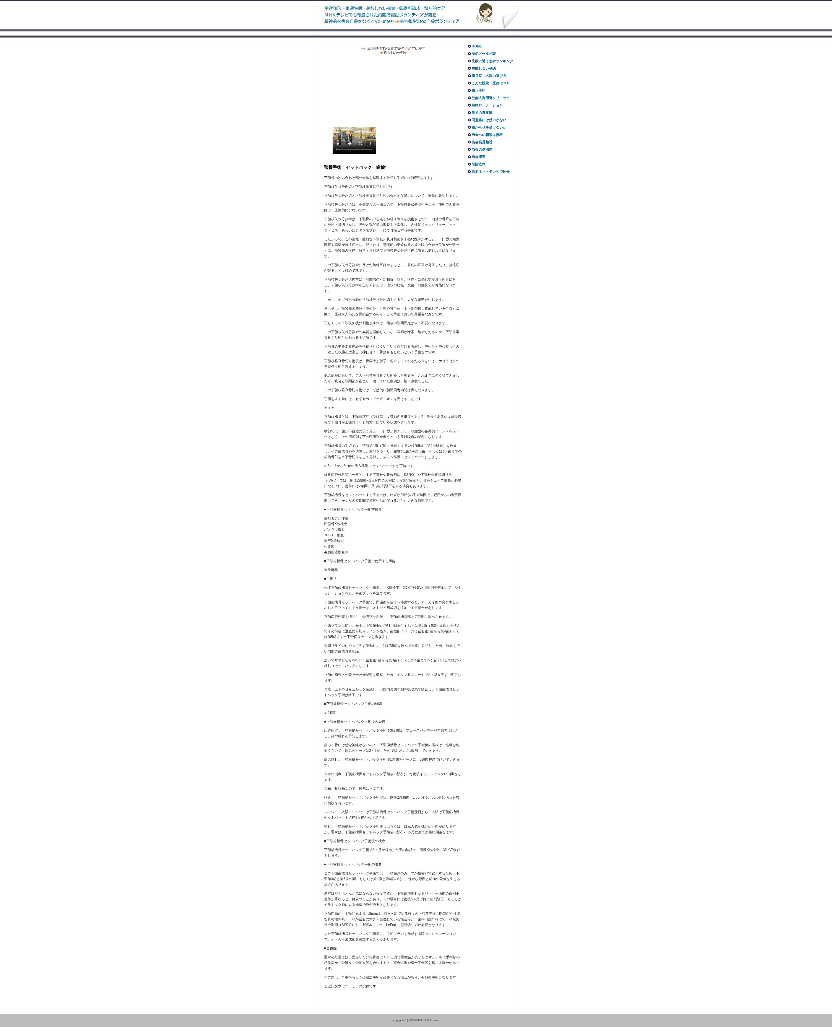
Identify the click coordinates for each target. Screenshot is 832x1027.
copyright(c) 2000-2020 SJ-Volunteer (416, 1020)
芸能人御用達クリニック (491, 98)
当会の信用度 (482, 149)
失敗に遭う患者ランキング (492, 61)
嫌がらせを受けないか (489, 127)
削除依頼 (479, 164)
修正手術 (479, 90)
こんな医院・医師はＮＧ (491, 83)
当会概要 (479, 157)
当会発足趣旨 (482, 142)
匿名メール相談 (484, 53)
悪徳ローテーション (487, 105)
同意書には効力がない (489, 120)
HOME (477, 46)
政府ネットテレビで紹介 (491, 171)
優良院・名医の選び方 (489, 76)
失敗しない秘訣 (484, 68)
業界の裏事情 (482, 112)
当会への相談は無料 (487, 135)
